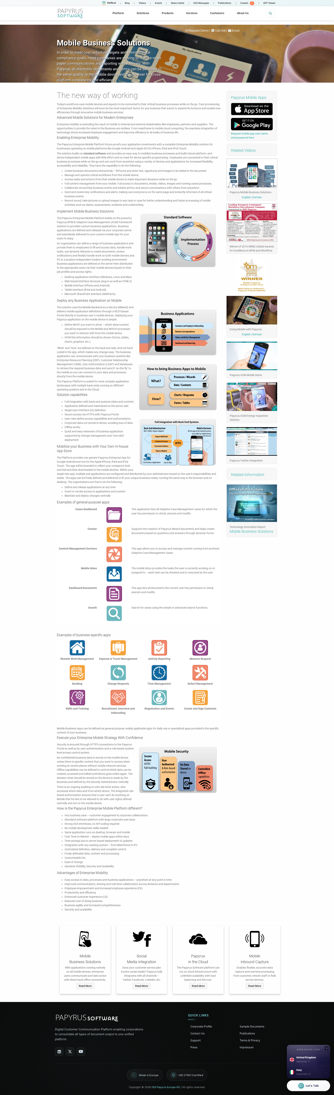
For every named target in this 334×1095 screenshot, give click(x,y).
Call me (220, 30)
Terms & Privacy (250, 1040)
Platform (118, 13)
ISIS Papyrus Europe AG (166, 1087)
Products (167, 13)
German (257, 197)
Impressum (247, 1047)
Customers (217, 13)
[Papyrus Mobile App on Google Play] (252, 124)
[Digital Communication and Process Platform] (70, 13)
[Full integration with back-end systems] (178, 387)
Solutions (143, 13)
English (246, 197)
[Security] (178, 770)
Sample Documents (252, 1026)
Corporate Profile (201, 1026)
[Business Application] (178, 332)
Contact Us (197, 1033)
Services (191, 13)
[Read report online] (252, 503)
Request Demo (199, 30)
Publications (247, 1033)
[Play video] (252, 173)
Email (235, 30)
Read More (85, 985)
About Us (243, 13)
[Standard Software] (178, 240)
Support (195, 1040)
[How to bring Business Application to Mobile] (178, 442)
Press (193, 1047)
